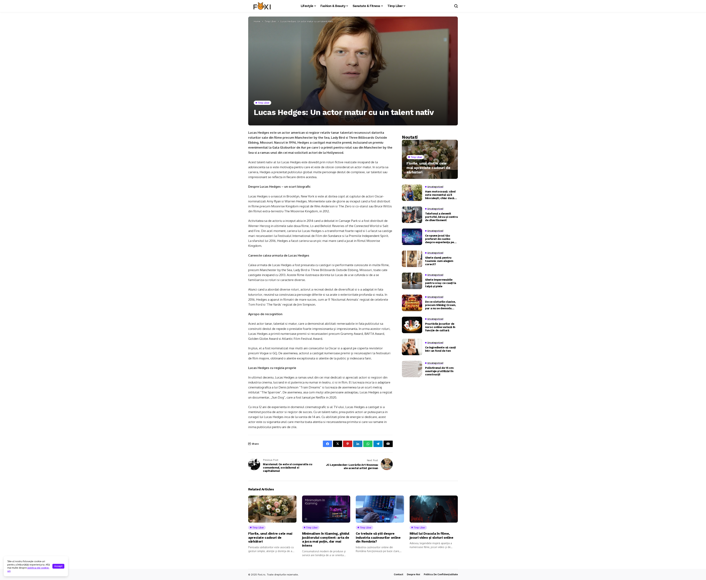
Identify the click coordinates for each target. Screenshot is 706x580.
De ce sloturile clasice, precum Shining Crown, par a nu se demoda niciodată (440, 305)
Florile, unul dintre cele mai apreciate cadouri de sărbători (428, 167)
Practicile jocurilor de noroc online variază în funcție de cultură (440, 327)
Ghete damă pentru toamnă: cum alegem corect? (439, 261)
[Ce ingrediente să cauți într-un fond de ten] (412, 347)
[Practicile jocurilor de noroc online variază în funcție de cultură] (412, 325)
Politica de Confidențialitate (441, 574)
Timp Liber (270, 21)
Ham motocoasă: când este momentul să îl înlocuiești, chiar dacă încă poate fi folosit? (440, 195)
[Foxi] (262, 6)
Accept (58, 566)
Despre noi (413, 574)
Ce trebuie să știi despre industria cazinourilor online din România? (378, 537)
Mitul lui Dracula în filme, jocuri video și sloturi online (431, 535)
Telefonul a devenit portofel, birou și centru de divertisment (441, 217)
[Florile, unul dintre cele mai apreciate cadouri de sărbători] (430, 159)
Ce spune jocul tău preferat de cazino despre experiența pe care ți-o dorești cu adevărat (439, 239)
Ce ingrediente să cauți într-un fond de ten (440, 349)
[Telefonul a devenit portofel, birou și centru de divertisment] (412, 214)
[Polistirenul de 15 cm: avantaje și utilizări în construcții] (412, 369)
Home (257, 21)
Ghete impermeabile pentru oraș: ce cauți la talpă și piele (440, 283)
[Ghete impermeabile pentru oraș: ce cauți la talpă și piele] (412, 281)
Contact (398, 574)
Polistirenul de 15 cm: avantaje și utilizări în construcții (439, 371)
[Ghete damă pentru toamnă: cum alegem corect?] (412, 259)
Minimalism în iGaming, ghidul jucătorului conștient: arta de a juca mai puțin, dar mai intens (326, 539)
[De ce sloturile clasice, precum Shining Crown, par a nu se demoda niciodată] (412, 303)
